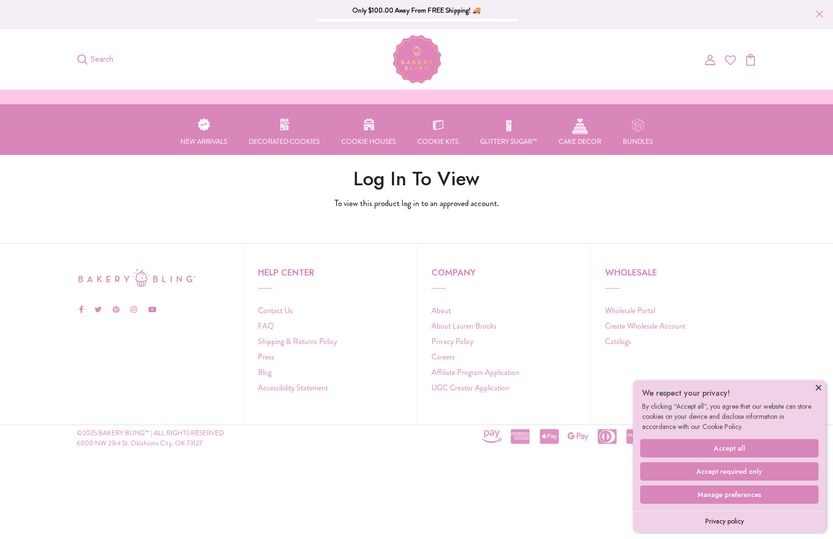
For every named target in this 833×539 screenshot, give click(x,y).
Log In (416, 233)
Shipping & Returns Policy (297, 341)
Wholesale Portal (630, 310)
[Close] (818, 387)
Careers (443, 356)
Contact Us (275, 310)
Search (102, 59)
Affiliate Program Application (475, 372)
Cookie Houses (368, 141)
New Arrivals (203, 141)
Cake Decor (580, 141)
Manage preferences (729, 494)
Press (266, 356)
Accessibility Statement (293, 387)
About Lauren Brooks (464, 326)
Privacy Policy (452, 341)
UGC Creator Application (470, 387)
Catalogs (618, 341)
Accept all (729, 448)
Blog (264, 372)
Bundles (638, 141)
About (441, 310)
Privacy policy (724, 521)
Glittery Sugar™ (508, 141)
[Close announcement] (819, 14)
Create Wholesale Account (645, 326)
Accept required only (729, 471)
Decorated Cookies (284, 141)
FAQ (266, 326)
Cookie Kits (437, 141)
